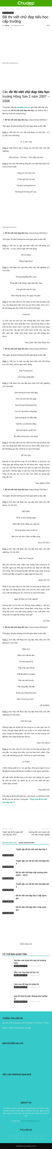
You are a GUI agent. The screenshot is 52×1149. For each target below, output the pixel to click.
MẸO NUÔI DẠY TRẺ (21, 966)
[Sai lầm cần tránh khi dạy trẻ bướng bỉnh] (7, 964)
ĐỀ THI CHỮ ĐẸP (15, 9)
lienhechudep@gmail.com (31, 1121)
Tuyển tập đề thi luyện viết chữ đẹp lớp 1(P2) (12, 833)
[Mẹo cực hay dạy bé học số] (7, 976)
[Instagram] (22, 1137)
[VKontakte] (42, 1137)
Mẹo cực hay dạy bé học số (26, 972)
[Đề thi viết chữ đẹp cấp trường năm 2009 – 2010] (8, 875)
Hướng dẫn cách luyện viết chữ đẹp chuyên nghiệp (39, 833)
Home (4, 9)
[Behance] (9, 1137)
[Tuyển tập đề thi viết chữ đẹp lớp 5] (8, 852)
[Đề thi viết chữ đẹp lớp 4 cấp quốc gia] (8, 910)
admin (7, 25)
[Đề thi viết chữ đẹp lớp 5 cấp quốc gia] (8, 898)
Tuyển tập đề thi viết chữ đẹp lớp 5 (31, 849)
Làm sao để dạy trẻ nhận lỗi (26, 984)
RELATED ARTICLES (9, 843)
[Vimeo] (35, 1137)
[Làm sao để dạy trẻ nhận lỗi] (7, 987)
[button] (48, 3)
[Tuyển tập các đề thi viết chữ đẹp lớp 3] (8, 887)
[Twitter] (29, 1137)
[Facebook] (16, 1137)
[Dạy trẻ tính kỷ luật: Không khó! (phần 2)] (7, 999)
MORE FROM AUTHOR (26, 843)
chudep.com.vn (23, 107)
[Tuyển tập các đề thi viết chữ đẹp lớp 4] (8, 864)
